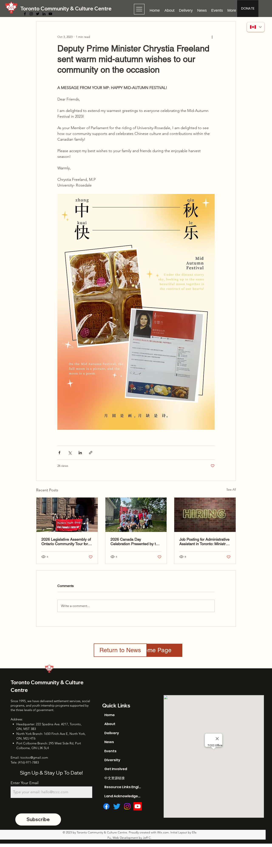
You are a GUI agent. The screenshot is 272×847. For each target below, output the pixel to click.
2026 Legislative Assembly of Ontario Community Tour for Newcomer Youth (66, 541)
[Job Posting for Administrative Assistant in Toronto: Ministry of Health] (205, 515)
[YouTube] (50, 14)
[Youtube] (137, 806)
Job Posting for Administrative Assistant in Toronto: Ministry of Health (204, 541)
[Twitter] (37, 14)
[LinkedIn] (44, 14)
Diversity (112, 760)
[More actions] (212, 36)
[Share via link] (91, 453)
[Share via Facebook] (59, 453)
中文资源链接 (114, 778)
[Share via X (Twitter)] (70, 453)
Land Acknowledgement (123, 796)
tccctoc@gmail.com (34, 757)
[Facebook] (25, 14)
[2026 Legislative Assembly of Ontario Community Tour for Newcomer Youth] (67, 515)
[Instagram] (31, 14)
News (109, 742)
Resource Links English (123, 787)
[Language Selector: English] (255, 27)
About (109, 723)
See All (231, 489)
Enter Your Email (24, 783)
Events (110, 751)
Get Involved (115, 768)
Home (109, 715)
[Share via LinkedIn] (80, 453)
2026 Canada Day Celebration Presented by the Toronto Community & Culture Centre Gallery (135, 541)
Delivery (111, 733)
